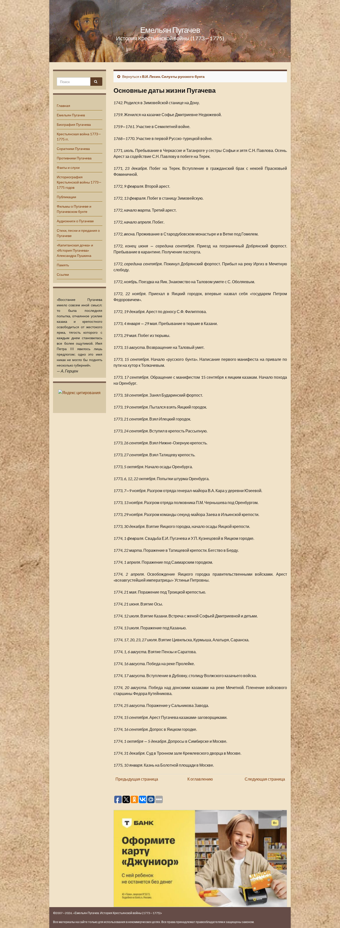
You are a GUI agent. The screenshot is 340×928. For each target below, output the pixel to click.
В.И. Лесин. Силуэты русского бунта (173, 76)
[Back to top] (329, 917)
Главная (63, 105)
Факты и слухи (68, 167)
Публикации (66, 197)
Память (63, 265)
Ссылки (63, 274)
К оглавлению (200, 779)
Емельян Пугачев (170, 30)
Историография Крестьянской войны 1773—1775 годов (79, 182)
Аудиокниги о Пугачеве (75, 221)
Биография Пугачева (74, 124)
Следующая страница (265, 779)
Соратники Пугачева (73, 148)
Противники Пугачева (74, 158)
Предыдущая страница (136, 779)
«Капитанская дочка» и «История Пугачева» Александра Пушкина (75, 250)
